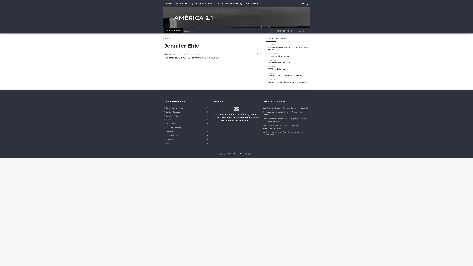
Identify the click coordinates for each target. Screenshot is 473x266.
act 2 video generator (271, 132)
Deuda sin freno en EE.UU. (194, 31)
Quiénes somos (282, 31)
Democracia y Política (174, 108)
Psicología (170, 140)
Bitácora (169, 143)
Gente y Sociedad (173, 112)
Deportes (169, 132)
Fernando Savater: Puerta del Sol (295, 108)
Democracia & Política (206, 4)
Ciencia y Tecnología (174, 128)
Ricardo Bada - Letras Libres (176, 54)
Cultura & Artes (183, 4)
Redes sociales (172, 136)
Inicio (168, 38)
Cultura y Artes (172, 116)
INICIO (169, 4)
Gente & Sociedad (230, 4)
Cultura (169, 120)
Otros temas (171, 124)
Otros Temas (250, 4)
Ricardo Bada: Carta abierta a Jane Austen (192, 57)
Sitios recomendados (299, 31)
